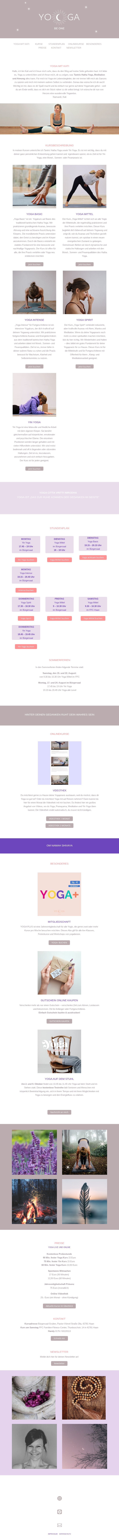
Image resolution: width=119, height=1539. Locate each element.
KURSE (39, 44)
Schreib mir (59, 1338)
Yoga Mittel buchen (59, 559)
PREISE (42, 48)
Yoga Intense (34, 319)
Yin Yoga (34, 422)
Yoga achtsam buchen (93, 557)
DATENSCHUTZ (65, 1534)
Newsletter (59, 1363)
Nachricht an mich (59, 1112)
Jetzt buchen (34, 264)
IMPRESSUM (53, 1534)
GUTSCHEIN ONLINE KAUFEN (59, 1000)
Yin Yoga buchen (26, 559)
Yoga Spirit (26, 618)
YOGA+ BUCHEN (59, 942)
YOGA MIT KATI (21, 44)
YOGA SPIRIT (84, 319)
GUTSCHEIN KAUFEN (59, 1021)
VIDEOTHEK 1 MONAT (59, 818)
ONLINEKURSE (76, 44)
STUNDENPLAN (56, 44)
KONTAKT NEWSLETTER (66, 48)
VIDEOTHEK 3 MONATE (59, 825)
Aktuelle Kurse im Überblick (59, 1306)
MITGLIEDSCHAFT (59, 921)
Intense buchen (26, 590)
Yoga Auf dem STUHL (59, 1078)
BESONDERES (93, 44)
